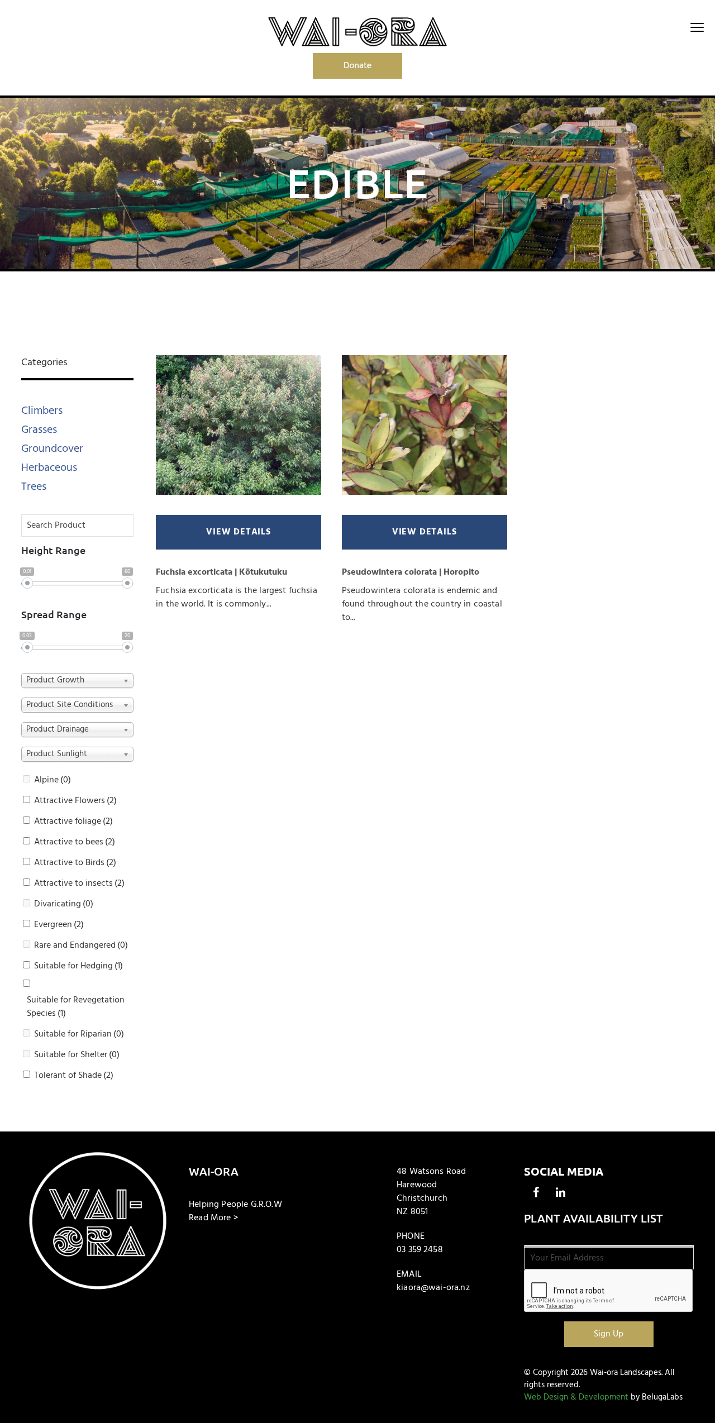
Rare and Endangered (81, 945)
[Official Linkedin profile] (561, 1192)
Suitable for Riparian (79, 1034)
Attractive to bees (74, 842)
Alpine (52, 780)
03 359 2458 (420, 1250)
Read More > (213, 1218)
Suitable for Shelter (77, 1055)
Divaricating (63, 904)
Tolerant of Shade (73, 1075)
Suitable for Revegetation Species (76, 1007)
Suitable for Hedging (78, 966)
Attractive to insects (79, 883)
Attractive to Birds (75, 863)
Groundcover (52, 449)
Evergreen (59, 925)
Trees (33, 487)
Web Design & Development (576, 1397)
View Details (238, 532)
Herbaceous (49, 468)
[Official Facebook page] (536, 1192)
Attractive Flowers (75, 801)
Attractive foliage (73, 821)
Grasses (39, 430)
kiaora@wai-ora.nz (433, 1288)
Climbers (42, 411)
